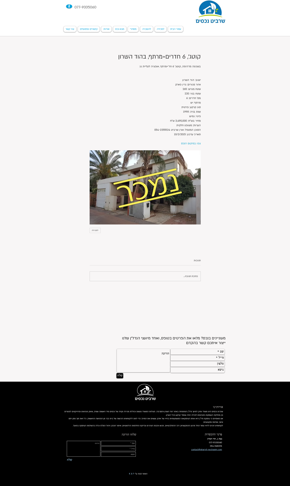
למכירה (95, 230)
